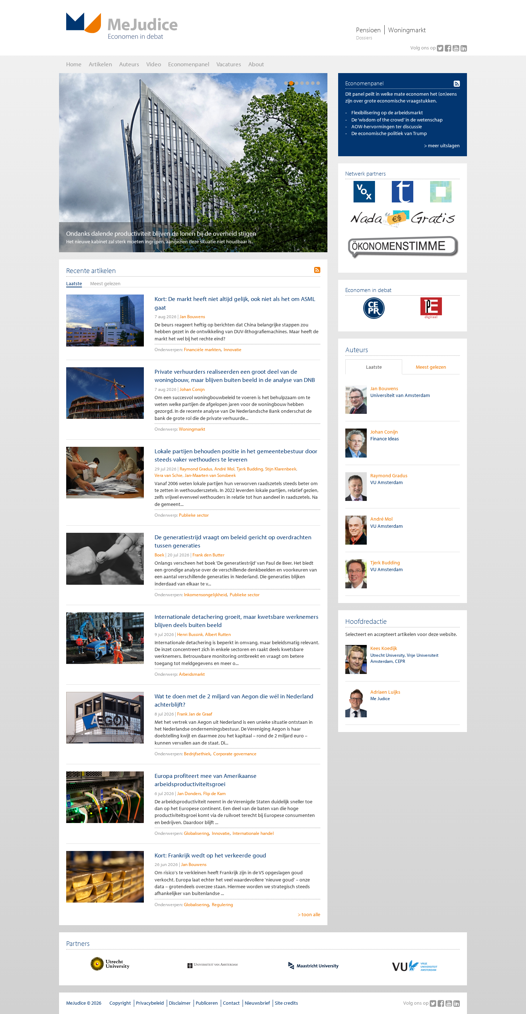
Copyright (120, 1003)
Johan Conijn (192, 389)
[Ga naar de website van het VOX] (364, 191)
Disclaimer (180, 1003)
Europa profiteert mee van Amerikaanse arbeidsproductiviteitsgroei (206, 780)
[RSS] (317, 270)
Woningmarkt (407, 29)
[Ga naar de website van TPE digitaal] (431, 307)
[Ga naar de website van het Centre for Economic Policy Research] (374, 307)
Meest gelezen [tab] (431, 367)
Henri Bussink (190, 634)
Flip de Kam (214, 793)
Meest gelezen (105, 283)
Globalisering (196, 833)
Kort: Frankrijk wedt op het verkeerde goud (210, 855)
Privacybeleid (150, 1003)
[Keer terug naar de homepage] (121, 26)
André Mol (224, 469)
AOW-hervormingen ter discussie (386, 126)
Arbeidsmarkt (192, 674)
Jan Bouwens (192, 316)
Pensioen (368, 29)
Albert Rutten (218, 634)
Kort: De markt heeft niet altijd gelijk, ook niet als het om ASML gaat (235, 303)
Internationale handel (253, 833)
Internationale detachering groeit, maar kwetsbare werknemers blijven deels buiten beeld (236, 620)
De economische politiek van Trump (389, 133)
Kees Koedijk (383, 648)
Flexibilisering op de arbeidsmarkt (387, 112)
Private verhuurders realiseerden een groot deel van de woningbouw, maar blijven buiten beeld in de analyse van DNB (235, 375)
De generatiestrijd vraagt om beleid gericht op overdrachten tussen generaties (233, 541)
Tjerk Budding (250, 469)
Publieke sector (194, 515)
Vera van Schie (168, 475)
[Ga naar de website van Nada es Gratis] (402, 218)
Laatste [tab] (374, 367)
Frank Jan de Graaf (194, 714)
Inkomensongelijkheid (205, 594)
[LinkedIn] (464, 48)
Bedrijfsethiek (197, 753)
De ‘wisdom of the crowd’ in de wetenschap (397, 119)
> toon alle (309, 914)
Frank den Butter (208, 555)
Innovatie (233, 349)
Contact (231, 1003)
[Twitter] (441, 48)
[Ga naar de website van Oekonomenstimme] (402, 246)
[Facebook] (449, 48)
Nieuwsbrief (257, 1003)
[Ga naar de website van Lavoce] (441, 191)
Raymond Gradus (196, 469)
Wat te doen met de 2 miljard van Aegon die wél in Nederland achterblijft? (234, 700)
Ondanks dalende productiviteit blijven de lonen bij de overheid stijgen (161, 233)
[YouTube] (457, 48)
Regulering (222, 904)
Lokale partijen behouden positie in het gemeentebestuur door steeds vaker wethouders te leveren (236, 455)
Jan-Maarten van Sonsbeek (210, 475)
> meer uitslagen (442, 145)
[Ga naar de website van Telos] (402, 191)
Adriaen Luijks (385, 692)
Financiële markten (202, 349)
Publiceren (207, 1003)
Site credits (286, 1003)
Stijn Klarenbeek (280, 469)
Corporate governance (235, 753)
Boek (159, 555)
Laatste (74, 283)
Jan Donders (189, 793)
